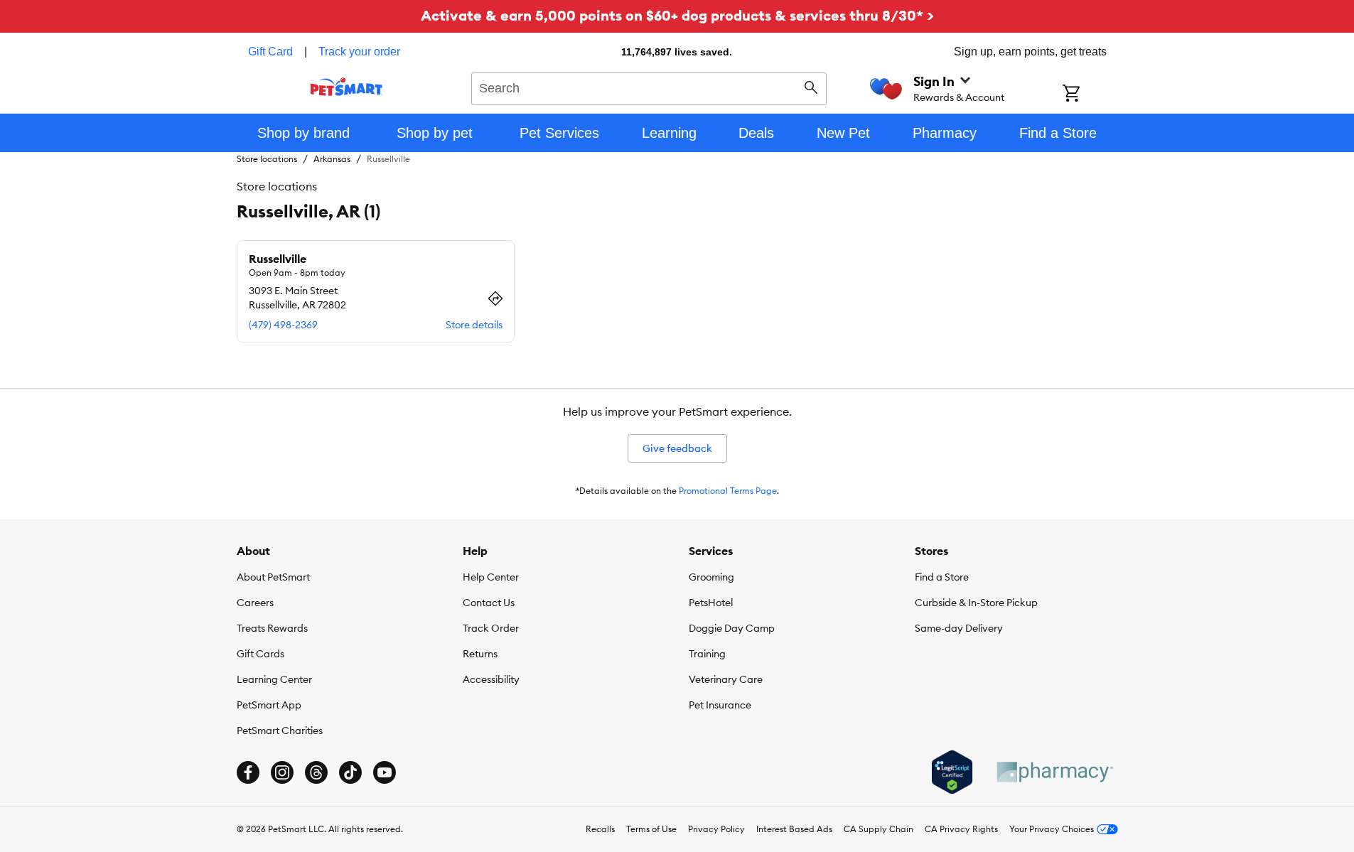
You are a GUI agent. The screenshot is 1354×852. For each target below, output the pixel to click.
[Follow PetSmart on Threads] (316, 772)
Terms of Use (651, 829)
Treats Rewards (272, 628)
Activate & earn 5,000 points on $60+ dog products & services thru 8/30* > (677, 15)
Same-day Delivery (959, 628)
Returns (480, 653)
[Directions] (495, 298)
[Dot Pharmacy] (1054, 772)
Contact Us (489, 602)
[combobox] (649, 86)
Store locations (267, 158)
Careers (255, 602)
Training (707, 653)
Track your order (359, 51)
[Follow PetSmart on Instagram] (282, 772)
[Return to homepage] (346, 86)
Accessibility (491, 679)
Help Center (491, 577)
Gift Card (270, 51)
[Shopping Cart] (1090, 94)
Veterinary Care (726, 679)
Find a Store (942, 577)
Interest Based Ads (794, 829)
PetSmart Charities (280, 730)
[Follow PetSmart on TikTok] (350, 772)
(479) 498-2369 (283, 324)
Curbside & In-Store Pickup (976, 602)
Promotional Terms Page (728, 490)
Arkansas (331, 158)
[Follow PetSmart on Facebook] (248, 772)
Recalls (600, 829)
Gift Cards (260, 653)
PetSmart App (269, 705)
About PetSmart (273, 577)
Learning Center (274, 679)
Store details (474, 324)
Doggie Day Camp (732, 628)
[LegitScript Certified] (952, 772)
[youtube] (384, 772)
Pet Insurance (720, 705)
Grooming (711, 577)
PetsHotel (711, 602)
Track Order (491, 628)
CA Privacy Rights (961, 829)
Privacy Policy (716, 829)
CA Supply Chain (878, 829)
